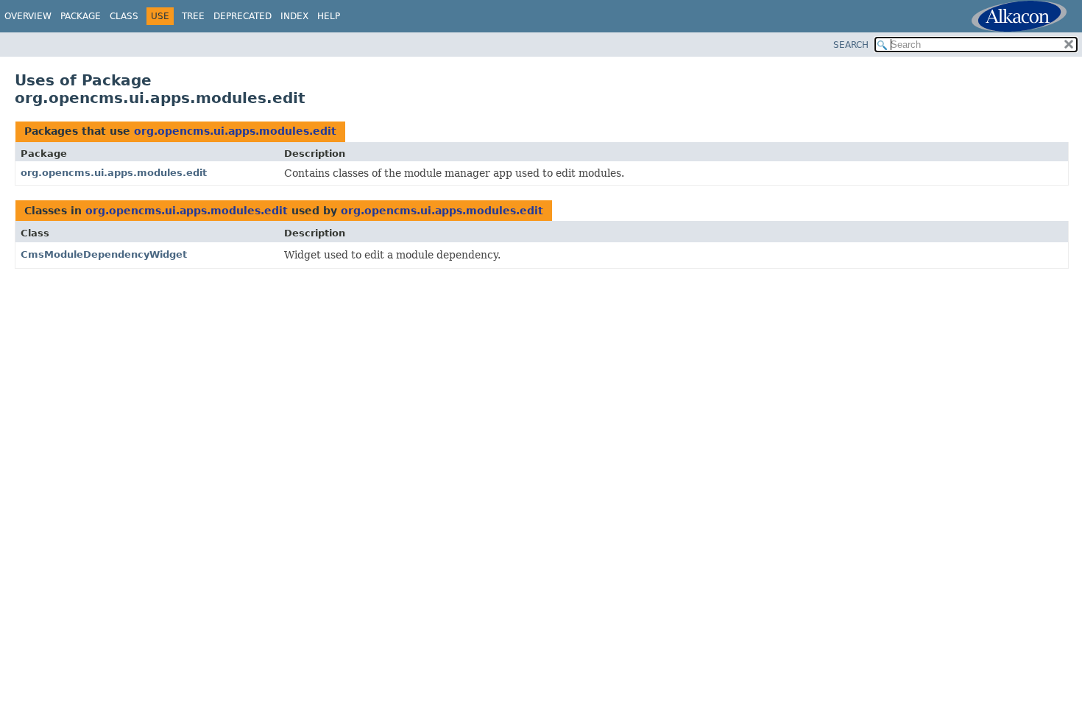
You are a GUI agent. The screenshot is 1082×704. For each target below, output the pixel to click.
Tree (193, 16)
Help (328, 16)
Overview (28, 16)
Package (80, 16)
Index (294, 16)
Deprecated (242, 16)
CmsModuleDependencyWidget (104, 254)
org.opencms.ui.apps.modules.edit (235, 131)
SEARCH (851, 45)
